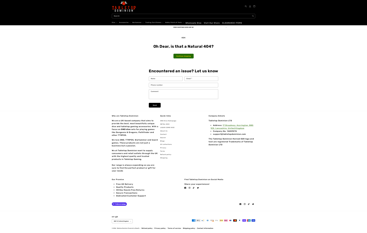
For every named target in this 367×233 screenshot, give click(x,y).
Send (155, 105)
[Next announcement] (226, 27)
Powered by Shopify (134, 228)
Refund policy (165, 154)
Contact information (205, 228)
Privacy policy (160, 228)
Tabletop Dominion (122, 228)
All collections (166, 144)
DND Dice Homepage (168, 121)
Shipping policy (189, 228)
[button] (114, 22)
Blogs (162, 141)
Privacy (163, 148)
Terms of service (174, 228)
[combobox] (183, 16)
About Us (164, 131)
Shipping (164, 158)
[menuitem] (193, 22)
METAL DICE (165, 124)
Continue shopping (183, 56)
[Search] (253, 16)
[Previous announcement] (141, 27)
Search (163, 137)
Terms (162, 151)
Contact (163, 134)
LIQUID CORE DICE (167, 127)
